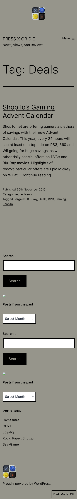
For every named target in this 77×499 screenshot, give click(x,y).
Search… (9, 256)
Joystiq (8, 432)
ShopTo (8, 204)
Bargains (19, 199)
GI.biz (7, 426)
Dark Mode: (61, 494)
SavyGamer (11, 444)
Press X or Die (19, 38)
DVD (51, 199)
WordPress (42, 483)
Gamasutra (11, 420)
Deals (42, 199)
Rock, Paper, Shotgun (19, 438)
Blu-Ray (32, 199)
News (28, 194)
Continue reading (36, 175)
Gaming (61, 199)
